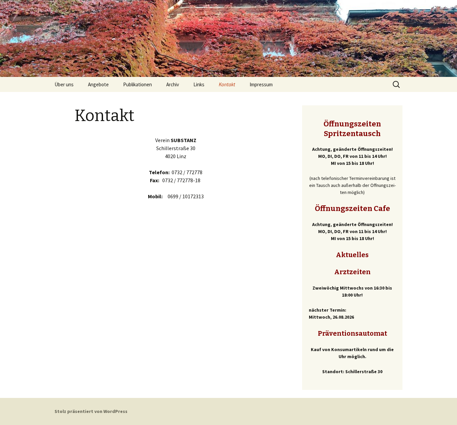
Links (198, 84)
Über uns (64, 84)
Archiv (172, 84)
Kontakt (227, 84)
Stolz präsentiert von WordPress (91, 411)
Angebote (98, 84)
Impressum (261, 84)
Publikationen (137, 84)
